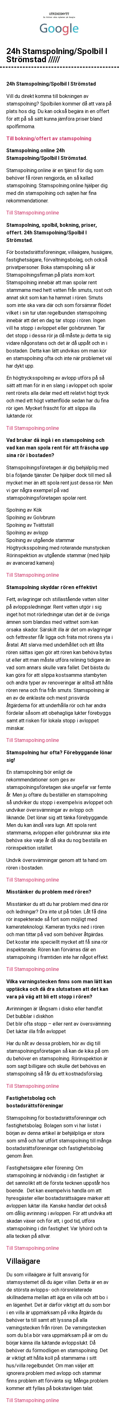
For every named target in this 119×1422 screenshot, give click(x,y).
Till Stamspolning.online (32, 213)
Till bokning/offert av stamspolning (48, 139)
